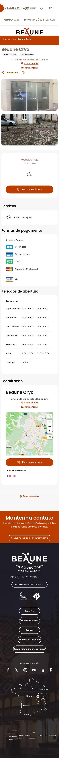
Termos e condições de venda (13, 735)
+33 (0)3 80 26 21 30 (23, 577)
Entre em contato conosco (29, 584)
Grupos (29, 630)
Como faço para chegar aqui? (29, 649)
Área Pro (29, 611)
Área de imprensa (29, 620)
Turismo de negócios (29, 639)
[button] (52, 8)
